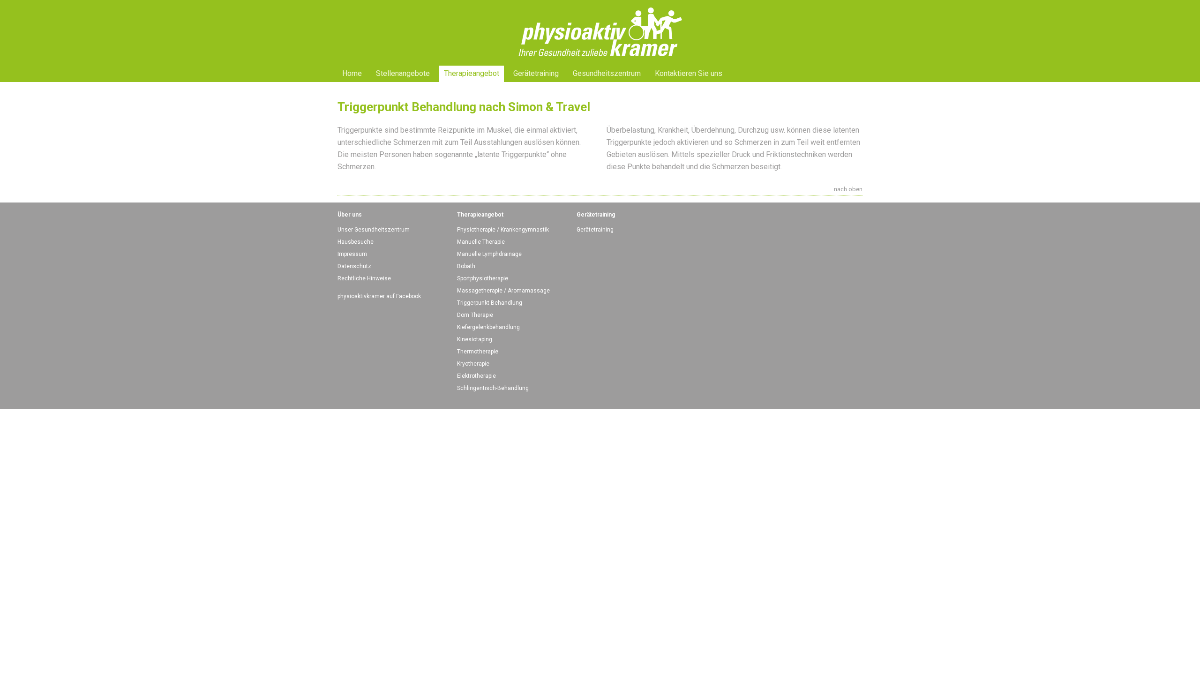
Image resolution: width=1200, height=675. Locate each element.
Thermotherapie (477, 351)
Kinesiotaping (474, 339)
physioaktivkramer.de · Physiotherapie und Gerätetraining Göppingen (600, 6)
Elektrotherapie (476, 376)
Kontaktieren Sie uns (688, 73)
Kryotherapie (473, 363)
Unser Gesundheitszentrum (374, 229)
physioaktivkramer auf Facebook (379, 296)
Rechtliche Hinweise (364, 278)
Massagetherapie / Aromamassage (503, 290)
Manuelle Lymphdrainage (489, 254)
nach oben (848, 190)
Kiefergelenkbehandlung (488, 327)
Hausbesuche (356, 242)
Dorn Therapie (475, 315)
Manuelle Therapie (481, 242)
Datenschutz (354, 266)
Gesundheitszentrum (607, 73)
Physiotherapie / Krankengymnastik (503, 229)
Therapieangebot (471, 73)
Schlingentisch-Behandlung (493, 388)
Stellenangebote (403, 73)
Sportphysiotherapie (482, 278)
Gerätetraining (536, 73)
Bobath (466, 266)
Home (352, 73)
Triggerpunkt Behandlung (489, 303)
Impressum (352, 254)
